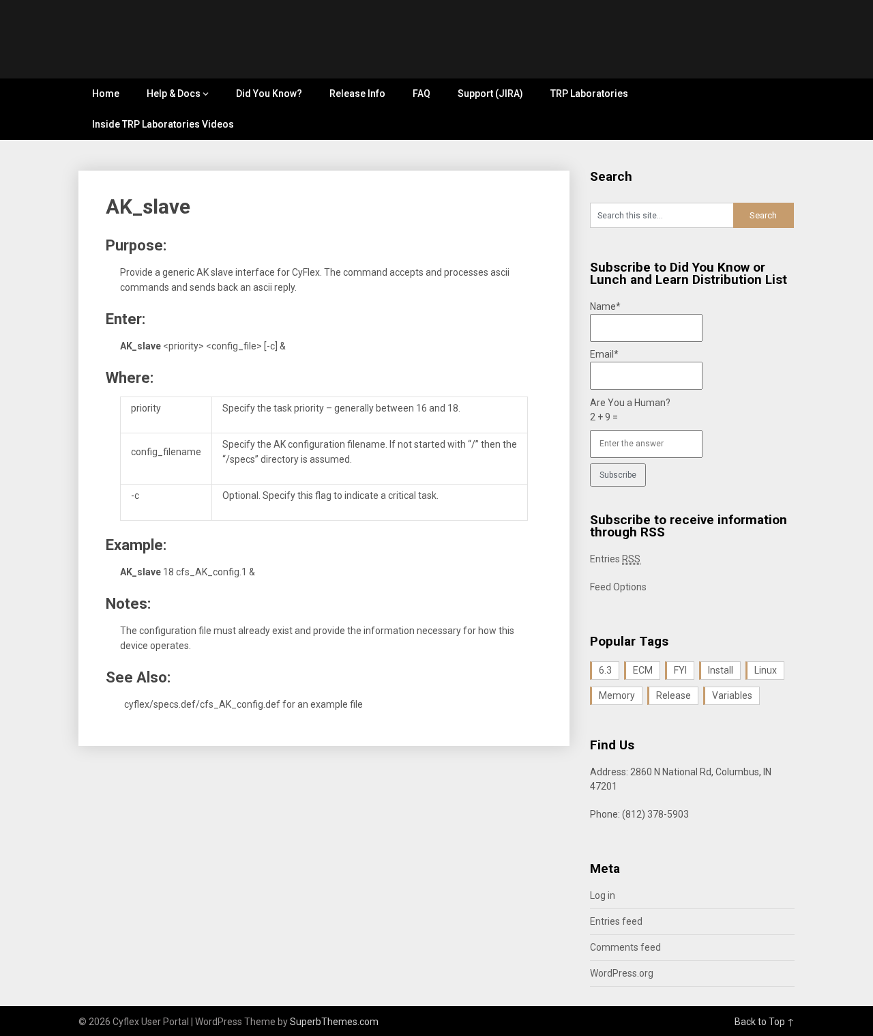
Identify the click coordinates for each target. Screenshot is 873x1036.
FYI (680, 670)
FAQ (421, 93)
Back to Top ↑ (765, 1021)
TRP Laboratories (589, 93)
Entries (615, 558)
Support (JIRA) (490, 93)
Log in (602, 895)
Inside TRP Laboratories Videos (163, 124)
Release (673, 695)
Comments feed (625, 947)
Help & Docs (174, 93)
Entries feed (616, 921)
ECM (643, 670)
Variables (732, 695)
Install (720, 670)
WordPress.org (621, 973)
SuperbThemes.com (334, 1021)
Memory (617, 695)
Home (105, 93)
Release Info (357, 93)
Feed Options (618, 586)
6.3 (605, 670)
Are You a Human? (630, 409)
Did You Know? (269, 93)
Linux (765, 670)
